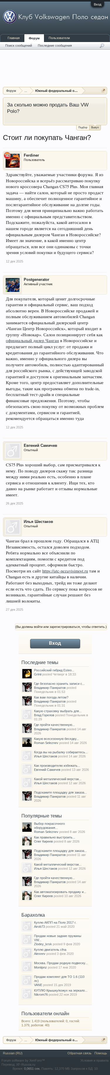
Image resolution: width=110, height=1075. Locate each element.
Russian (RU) (13, 1053)
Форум (34, 38)
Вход (97, 4)
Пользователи (59, 38)
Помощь (100, 1053)
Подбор (82, 127)
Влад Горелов (44, 715)
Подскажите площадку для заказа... (60, 792)
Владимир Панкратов (50, 687)
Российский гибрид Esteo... (54, 670)
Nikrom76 (41, 994)
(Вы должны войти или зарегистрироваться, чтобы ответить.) (61, 626)
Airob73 (39, 926)
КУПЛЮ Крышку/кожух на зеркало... (60, 990)
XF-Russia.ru (25, 1064)
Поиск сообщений (18, 45)
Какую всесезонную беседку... (56, 738)
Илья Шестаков (38, 521)
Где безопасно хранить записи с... (59, 683)
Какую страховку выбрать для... (58, 711)
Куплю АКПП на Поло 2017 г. (55, 922)
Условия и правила (94, 1060)
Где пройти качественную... (54, 724)
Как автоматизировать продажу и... (60, 892)
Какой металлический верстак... (58, 779)
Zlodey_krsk (43, 944)
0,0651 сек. (32, 1068)
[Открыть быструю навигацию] (103, 90)
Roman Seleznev (46, 743)
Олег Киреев (43, 841)
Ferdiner (31, 155)
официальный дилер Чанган (32, 340)
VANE (38, 985)
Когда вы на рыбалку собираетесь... (61, 752)
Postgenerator (36, 279)
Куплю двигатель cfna (50, 949)
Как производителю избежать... (57, 765)
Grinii (37, 674)
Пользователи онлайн (45, 1013)
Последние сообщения (55, 45)
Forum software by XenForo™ (23, 1060)
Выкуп (95, 127)
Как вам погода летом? (51, 697)
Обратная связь (79, 1053)
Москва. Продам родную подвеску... (61, 963)
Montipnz (40, 967)
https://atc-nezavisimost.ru (65, 571)
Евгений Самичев (40, 445)
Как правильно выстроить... (54, 837)
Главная (14, 38)
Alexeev (39, 953)
